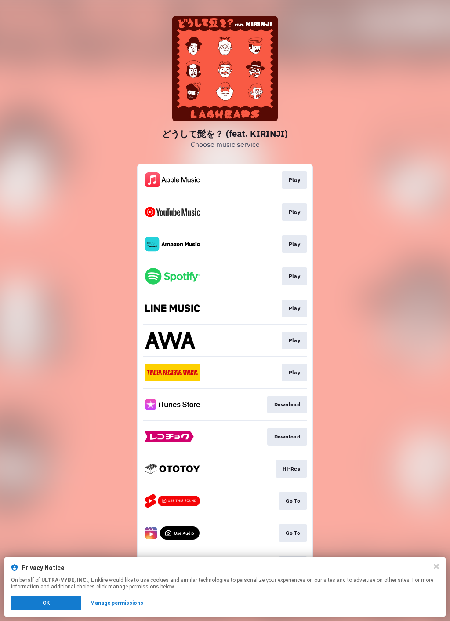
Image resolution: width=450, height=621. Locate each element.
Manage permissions (116, 603)
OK (46, 603)
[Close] (436, 566)
